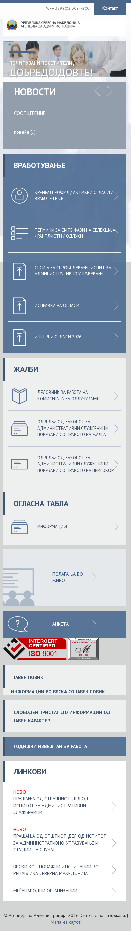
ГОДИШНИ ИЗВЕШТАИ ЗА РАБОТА (50, 746)
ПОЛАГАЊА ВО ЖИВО (67, 577)
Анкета (60, 624)
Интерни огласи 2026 (58, 337)
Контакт (110, 8)
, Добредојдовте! (51, 66)
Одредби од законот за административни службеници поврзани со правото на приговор (75, 464)
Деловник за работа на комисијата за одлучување (68, 395)
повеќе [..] (25, 132)
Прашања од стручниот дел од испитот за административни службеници (50, 805)
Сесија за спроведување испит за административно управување (73, 271)
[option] (70, 125)
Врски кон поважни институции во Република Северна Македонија (56, 870)
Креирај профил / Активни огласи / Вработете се (74, 196)
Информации (52, 526)
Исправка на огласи (57, 305)
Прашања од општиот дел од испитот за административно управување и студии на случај (59, 843)
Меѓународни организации (45, 891)
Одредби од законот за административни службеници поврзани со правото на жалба (72, 428)
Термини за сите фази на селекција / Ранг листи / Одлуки (75, 233)
